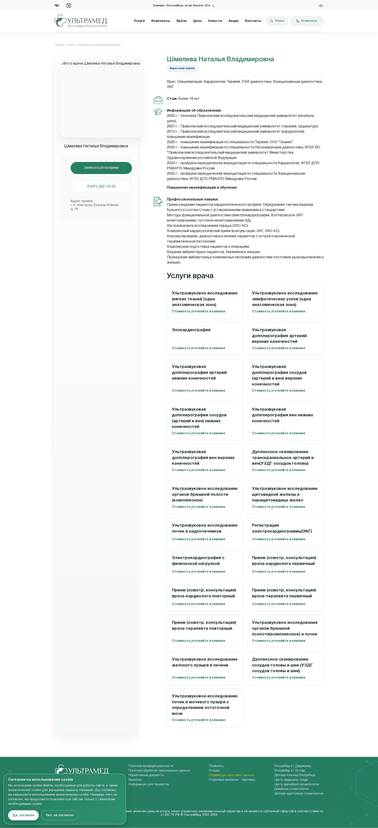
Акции (233, 21)
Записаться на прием (101, 167)
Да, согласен (23, 815)
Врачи (182, 21)
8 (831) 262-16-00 (101, 186)
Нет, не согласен (60, 815)
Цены (197, 21)
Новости (215, 21)
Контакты (253, 21)
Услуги (139, 21)
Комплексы (160, 21)
